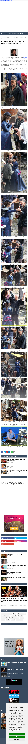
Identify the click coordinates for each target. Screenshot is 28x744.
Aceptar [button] (17, 734)
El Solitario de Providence (14, 33)
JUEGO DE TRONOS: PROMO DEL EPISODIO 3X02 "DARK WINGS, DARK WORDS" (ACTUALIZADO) (16, 572)
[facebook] (7, 538)
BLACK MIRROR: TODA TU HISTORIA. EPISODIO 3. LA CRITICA (14, 555)
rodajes (5, 37)
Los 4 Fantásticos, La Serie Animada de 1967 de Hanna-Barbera (16, 566)
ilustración (11, 617)
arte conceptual (5, 617)
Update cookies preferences (6, 0)
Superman (24, 613)
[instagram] (20, 541)
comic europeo (19, 619)
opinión (3, 619)
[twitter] (20, 538)
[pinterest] (7, 541)
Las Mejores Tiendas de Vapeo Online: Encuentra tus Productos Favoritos (15, 669)
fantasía (18, 613)
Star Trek (8, 619)
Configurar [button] (16, 739)
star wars (22, 617)
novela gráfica (14, 615)
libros (7, 449)
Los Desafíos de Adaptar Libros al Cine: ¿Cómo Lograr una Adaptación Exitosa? (15, 674)
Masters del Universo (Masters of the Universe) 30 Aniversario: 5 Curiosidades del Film (14, 600)
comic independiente (6, 615)
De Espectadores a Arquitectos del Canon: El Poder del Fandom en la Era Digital (17, 471)
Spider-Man (20, 615)
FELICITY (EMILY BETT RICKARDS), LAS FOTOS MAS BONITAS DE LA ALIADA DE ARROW (16, 560)
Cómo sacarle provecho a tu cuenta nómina (16, 662)
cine (5, 449)
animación (17, 617)
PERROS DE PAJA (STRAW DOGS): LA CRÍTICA (16, 577)
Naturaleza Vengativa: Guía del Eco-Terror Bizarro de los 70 (16, 465)
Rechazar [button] (17, 736)
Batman (10, 613)
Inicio (2, 37)
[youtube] (7, 544)
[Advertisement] (14, 17)
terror (14, 613)
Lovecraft (13, 619)
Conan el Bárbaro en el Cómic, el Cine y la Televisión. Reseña (16, 460)
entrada (25, 57)
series (6, 613)
